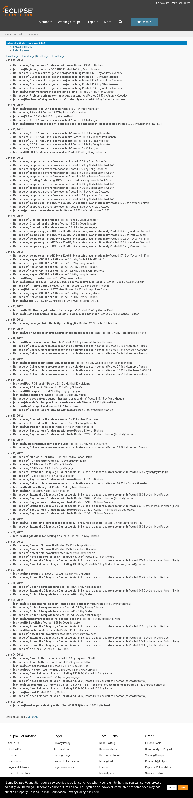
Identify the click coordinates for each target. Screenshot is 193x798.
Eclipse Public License (67, 761)
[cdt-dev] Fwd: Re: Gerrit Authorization (37, 669)
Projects (92, 22)
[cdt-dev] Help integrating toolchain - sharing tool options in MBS (54, 603)
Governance (15, 761)
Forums (104, 767)
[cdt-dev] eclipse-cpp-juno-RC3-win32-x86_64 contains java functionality (59, 281)
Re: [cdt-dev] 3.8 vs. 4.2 (27, 112)
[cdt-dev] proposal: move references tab (38, 210)
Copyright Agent (63, 755)
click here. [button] (93, 792)
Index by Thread (22, 46)
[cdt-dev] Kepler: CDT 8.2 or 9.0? (33, 300)
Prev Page (28, 56)
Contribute (18, 34)
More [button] (107, 22)
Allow (182, 787)
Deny (172, 787)
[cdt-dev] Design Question (29, 278)
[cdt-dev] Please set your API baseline (37, 108)
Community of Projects (159, 749)
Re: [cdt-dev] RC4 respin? (29, 387)
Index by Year (21, 50)
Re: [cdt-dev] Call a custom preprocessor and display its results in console (60, 345)
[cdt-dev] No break (25, 692)
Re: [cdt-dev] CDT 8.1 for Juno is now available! (42, 120)
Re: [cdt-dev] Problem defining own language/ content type (50, 95)
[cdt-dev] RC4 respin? (26, 391)
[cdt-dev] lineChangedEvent (30, 406)
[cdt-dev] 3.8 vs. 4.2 (25, 116)
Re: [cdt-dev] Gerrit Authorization (34, 658)
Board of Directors (19, 773)
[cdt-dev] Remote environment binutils (37, 342)
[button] (122, 22)
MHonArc (33, 716)
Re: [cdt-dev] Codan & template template (38, 586)
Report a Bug (107, 743)
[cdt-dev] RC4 (21, 490)
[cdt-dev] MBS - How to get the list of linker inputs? (45, 310)
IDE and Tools (153, 743)
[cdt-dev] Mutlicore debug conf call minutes (40, 443)
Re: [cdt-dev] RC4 (24, 464)
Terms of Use (62, 749)
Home (6, 34)
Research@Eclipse (156, 761)
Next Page (42, 56)
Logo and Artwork (18, 767)
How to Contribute (110, 755)
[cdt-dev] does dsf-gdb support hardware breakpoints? (48, 402)
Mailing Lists (106, 761)
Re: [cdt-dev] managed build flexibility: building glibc (46, 323)
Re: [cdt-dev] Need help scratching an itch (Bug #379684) (48, 556)
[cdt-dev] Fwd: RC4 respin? (30, 383)
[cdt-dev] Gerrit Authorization (32, 665)
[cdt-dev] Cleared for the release (33, 426)
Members (45, 22)
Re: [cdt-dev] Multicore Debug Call (34, 456)
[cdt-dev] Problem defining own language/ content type (47, 99)
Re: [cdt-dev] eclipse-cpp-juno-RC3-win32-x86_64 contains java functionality (61, 202)
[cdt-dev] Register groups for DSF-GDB (38, 69)
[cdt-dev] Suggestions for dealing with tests (41, 536)
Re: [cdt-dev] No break (27, 648)
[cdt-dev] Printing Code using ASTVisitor (39, 289)
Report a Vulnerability (158, 767)
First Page (12, 56)
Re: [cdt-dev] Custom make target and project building (47, 73)
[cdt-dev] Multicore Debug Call (32, 487)
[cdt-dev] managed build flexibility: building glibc (43, 362)
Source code (32, 34)
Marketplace (107, 773)
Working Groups (69, 22)
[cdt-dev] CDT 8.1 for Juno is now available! (40, 152)
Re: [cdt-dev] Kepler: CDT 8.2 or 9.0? (35, 259)
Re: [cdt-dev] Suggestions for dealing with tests (43, 65)
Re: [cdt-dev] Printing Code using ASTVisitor (41, 180)
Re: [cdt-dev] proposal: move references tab (40, 161)
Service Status (154, 773)
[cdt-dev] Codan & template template (36, 630)
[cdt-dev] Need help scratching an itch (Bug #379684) (46, 705)
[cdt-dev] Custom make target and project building (45, 91)
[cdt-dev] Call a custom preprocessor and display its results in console (57, 522)
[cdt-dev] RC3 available (27, 622)
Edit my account (160, 3)
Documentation (108, 749)
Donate (146, 22)
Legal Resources (64, 767)
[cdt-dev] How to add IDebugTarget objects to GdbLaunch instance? (56, 313)
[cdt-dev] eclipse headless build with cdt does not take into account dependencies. (65, 123)
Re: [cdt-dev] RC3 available (30, 460)
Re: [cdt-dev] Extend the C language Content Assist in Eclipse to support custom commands (71, 472)
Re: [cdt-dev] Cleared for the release (36, 219)
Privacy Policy (62, 743)
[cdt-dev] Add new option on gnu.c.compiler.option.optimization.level (56, 332)
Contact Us (15, 749)
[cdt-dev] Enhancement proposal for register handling (47, 618)
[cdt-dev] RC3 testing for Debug (33, 394)
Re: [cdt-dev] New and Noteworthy (34, 545)
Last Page (58, 56)
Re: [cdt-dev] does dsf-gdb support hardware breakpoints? (50, 398)
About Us (13, 743)
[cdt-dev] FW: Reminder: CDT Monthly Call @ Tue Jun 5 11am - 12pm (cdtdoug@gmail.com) (70, 684)
